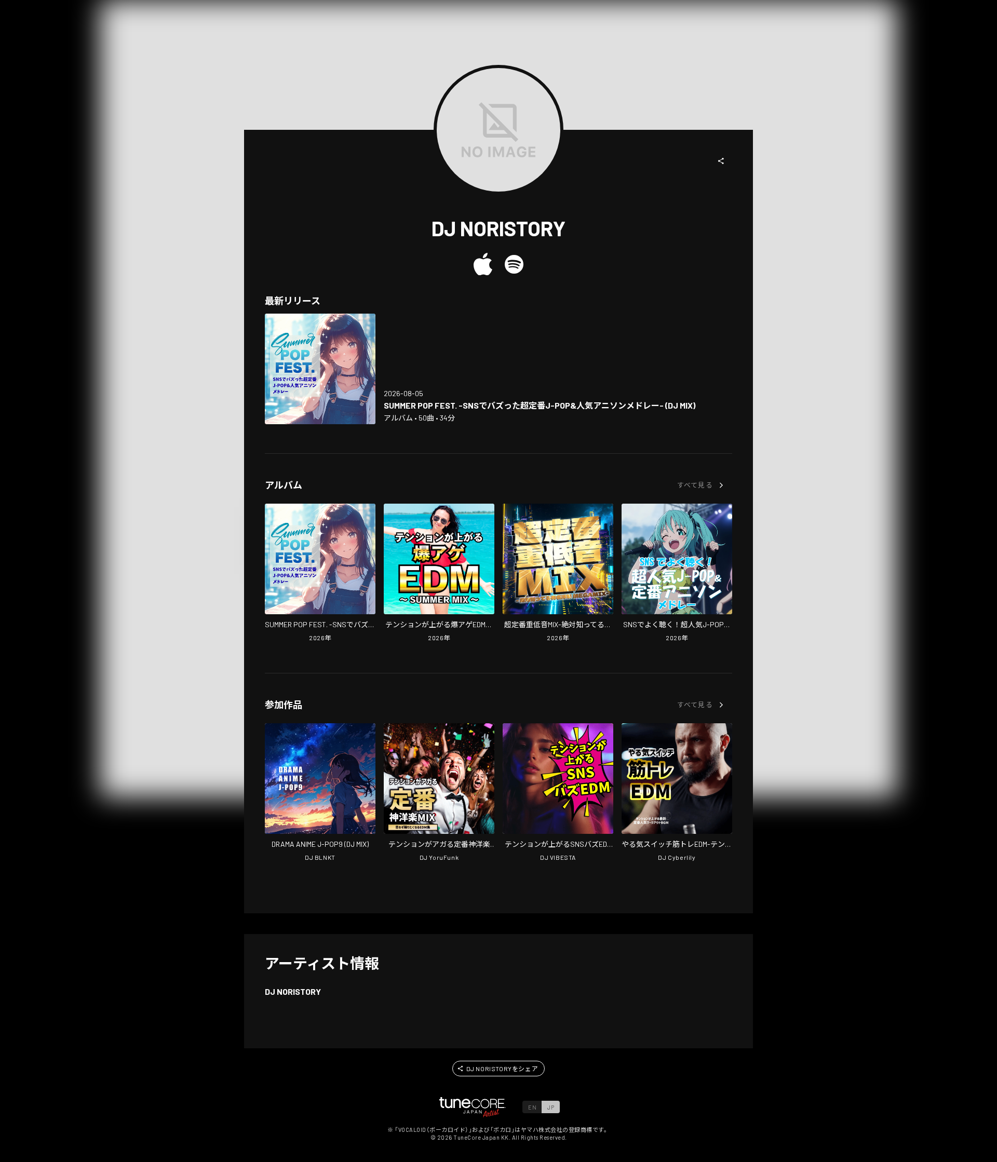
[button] (721, 161)
